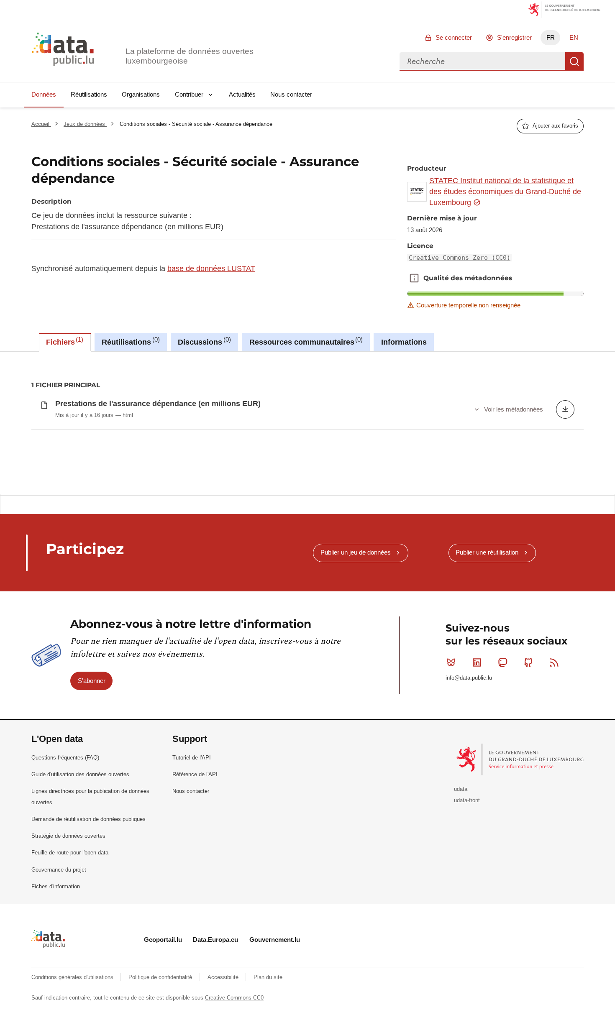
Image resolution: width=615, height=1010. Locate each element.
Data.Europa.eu (215, 939)
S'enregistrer (514, 37)
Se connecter (454, 37)
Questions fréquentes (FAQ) (65, 757)
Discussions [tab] (203, 341)
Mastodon (502, 662)
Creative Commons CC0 (234, 998)
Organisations (141, 94)
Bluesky (451, 662)
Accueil (41, 124)
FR (550, 37)
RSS (554, 662)
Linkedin (477, 662)
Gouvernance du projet (58, 870)
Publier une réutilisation (487, 552)
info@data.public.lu (469, 678)
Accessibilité (224, 977)
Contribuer (189, 94)
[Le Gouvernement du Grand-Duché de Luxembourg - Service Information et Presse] (520, 759)
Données (43, 94)
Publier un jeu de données (355, 552)
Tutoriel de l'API (191, 757)
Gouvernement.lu (274, 939)
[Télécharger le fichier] (565, 409)
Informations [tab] (404, 342)
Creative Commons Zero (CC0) (459, 257)
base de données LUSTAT (211, 268)
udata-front (467, 800)
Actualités (242, 94)
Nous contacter (291, 94)
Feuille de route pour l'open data (69, 852)
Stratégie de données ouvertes (68, 836)
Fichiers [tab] (63, 341)
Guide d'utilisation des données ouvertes (80, 774)
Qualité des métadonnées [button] (414, 278)
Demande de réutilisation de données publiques (88, 819)
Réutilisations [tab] (129, 341)
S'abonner (91, 680)
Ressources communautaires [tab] (305, 341)
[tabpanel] (307, 423)
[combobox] (482, 61)
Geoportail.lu (163, 939)
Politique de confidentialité (161, 977)
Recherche (574, 61)
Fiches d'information (55, 886)
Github (528, 662)
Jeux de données (85, 124)
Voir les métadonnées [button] (513, 409)
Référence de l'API (195, 774)
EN (573, 37)
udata (460, 789)
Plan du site (268, 977)
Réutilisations (89, 94)
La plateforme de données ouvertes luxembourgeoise (190, 56)
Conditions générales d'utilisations (73, 977)
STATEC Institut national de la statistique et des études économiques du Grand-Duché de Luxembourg (505, 191)
